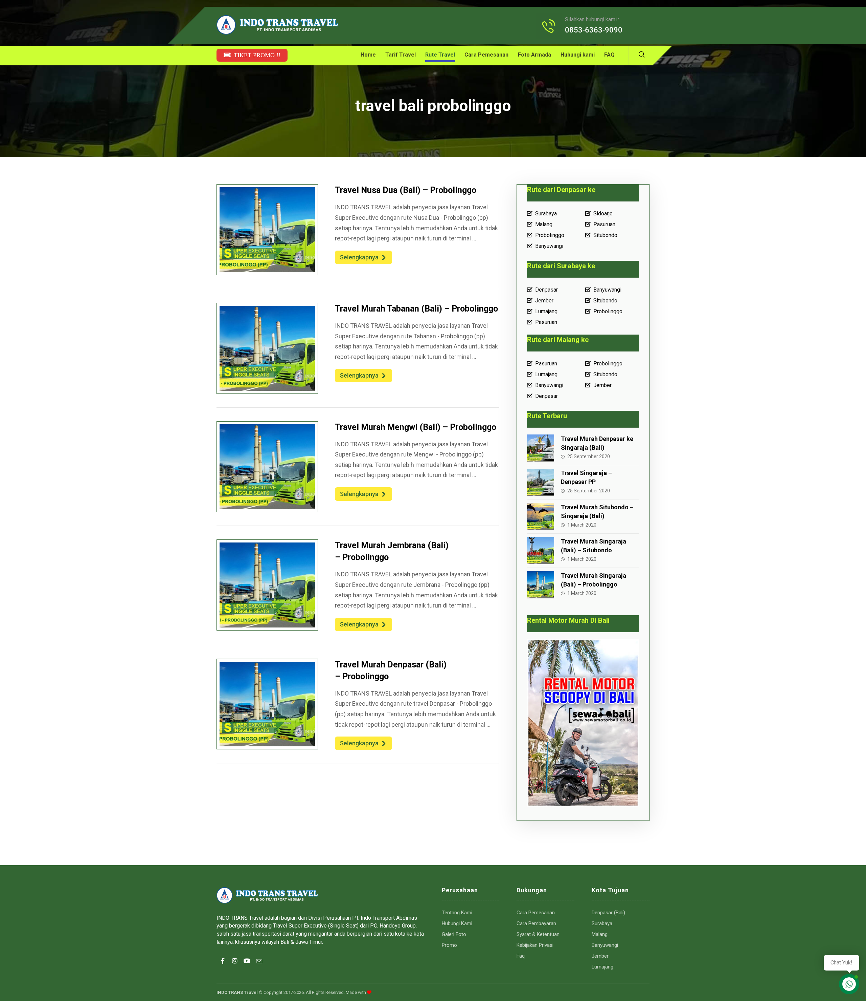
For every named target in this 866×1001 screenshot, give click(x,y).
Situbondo (605, 235)
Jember (544, 300)
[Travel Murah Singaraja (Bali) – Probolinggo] (540, 584)
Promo (449, 945)
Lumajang (546, 311)
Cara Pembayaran (536, 923)
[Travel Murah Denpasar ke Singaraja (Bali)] (540, 448)
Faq (521, 956)
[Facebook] (222, 967)
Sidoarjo (603, 213)
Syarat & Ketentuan (538, 934)
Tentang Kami (457, 913)
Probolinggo (549, 235)
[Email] (259, 967)
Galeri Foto (454, 934)
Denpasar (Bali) (608, 913)
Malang (543, 224)
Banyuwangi (549, 246)
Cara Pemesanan (536, 913)
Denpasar (546, 289)
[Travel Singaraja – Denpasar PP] (540, 482)
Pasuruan (604, 224)
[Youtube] (247, 967)
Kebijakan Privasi (535, 945)
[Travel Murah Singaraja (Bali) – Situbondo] (540, 550)
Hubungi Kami (457, 923)
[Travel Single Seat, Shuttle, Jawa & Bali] (277, 25)
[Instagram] (235, 967)
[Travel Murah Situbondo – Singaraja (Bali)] (540, 516)
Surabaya (546, 213)
